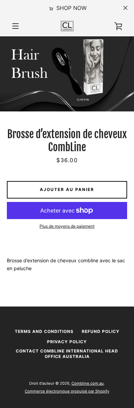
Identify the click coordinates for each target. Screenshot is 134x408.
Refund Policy (101, 331)
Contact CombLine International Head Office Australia (67, 353)
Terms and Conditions (44, 331)
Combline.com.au (87, 383)
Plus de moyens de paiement (67, 226)
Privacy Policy (67, 341)
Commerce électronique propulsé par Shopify (67, 391)
